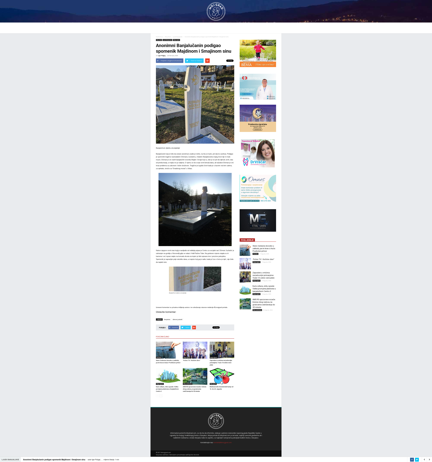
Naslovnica (159, 37)
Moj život (168, 37)
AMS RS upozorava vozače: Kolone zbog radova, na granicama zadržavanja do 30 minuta (194, 389)
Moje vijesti (176, 40)
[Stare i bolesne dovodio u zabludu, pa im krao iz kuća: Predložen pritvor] (168, 350)
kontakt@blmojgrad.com (223, 442)
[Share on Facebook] (412, 460)
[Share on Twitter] (417, 460)
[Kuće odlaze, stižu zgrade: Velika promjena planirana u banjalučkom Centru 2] (168, 376)
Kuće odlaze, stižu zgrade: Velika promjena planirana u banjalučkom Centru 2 (167, 389)
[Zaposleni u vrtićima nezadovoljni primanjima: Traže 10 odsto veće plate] (222, 350)
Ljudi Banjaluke (177, 37)
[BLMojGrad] (216, 10)
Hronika (159, 357)
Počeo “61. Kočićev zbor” (191, 360)
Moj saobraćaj (187, 384)
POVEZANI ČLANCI (162, 337)
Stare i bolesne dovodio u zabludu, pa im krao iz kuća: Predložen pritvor (264, 248)
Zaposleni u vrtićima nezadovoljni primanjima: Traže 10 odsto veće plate (221, 363)
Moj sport (213, 384)
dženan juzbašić (177, 319)
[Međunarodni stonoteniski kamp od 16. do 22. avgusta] (222, 376)
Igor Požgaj (161, 55)
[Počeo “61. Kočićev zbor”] (195, 350)
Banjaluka (167, 319)
